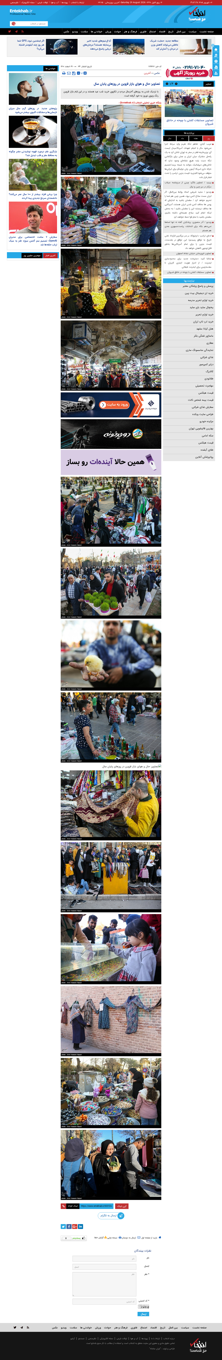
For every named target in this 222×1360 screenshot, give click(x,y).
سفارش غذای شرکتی (202, 407)
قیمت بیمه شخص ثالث (200, 400)
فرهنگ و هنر (130, 32)
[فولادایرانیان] (111, 404)
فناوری (143, 32)
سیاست (193, 32)
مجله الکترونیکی (106, 1338)
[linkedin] (80, 1226)
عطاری (209, 343)
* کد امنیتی (144, 1301)
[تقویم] (216, 67)
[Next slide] (167, 84)
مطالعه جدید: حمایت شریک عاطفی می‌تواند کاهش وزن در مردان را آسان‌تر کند (164, 45)
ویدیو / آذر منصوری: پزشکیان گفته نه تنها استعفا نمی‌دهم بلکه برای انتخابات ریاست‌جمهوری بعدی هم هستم (188, 226)
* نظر (146, 1274)
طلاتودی (208, 379)
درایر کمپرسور (206, 364)
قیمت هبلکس (205, 393)
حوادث (117, 32)
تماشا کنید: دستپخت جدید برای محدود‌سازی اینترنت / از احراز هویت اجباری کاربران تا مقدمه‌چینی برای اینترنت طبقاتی (188, 263)
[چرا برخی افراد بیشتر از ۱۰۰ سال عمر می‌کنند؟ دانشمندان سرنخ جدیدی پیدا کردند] (33, 175)
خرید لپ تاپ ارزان (203, 322)
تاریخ (170, 32)
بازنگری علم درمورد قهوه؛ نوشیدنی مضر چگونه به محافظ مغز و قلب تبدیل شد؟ (33, 153)
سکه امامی (207, 436)
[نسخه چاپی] (64, 73)
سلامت (84, 32)
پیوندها (65, 2)
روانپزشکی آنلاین (204, 457)
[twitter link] (15, 1327)
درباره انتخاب (169, 1338)
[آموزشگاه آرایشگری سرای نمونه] (111, 462)
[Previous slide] (176, 84)
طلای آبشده (207, 450)
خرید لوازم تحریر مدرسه (200, 300)
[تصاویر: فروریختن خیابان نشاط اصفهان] (189, 103)
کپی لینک (121, 1206)
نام (148, 1258)
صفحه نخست (206, 32)
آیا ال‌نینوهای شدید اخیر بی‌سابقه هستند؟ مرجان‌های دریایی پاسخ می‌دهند (97, 45)
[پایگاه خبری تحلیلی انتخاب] (200, 15)
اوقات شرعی (42, 2)
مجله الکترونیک (28, 2)
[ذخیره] (73, 73)
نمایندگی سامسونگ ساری (199, 350)
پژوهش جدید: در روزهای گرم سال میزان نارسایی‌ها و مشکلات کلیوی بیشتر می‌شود (33, 110)
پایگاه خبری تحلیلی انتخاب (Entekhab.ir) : (140, 103)
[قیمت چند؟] (216, 55)
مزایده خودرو (206, 421)
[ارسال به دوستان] (69, 73)
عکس (66, 32)
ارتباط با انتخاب (77, 2)
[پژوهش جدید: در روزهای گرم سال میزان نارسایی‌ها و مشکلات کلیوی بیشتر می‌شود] (33, 89)
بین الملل (181, 32)
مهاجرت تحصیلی (204, 386)
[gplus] (74, 1226)
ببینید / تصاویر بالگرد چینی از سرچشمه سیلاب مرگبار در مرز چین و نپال (188, 185)
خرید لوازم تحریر (204, 314)
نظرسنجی (14, 2)
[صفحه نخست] (216, 49)
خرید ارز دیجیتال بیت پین (199, 293)
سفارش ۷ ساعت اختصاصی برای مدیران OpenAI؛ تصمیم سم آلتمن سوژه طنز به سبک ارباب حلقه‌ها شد (33, 241)
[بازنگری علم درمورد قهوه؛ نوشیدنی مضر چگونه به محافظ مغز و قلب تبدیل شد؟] (33, 132)
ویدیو (75, 32)
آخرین (147, 73)
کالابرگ (209, 371)
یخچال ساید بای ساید (201, 307)
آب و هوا (55, 2)
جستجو (81, 1338)
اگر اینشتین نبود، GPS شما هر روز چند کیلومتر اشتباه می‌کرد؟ (30, 45)
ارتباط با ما (155, 1338)
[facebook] (69, 1226)
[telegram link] (21, 1327)
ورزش (108, 32)
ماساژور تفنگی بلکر (203, 336)
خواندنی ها (96, 32)
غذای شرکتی (206, 357)
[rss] (22, 31)
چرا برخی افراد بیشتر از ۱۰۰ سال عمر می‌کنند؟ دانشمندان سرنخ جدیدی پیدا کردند (33, 196)
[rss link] (28, 1327)
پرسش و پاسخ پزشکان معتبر (198, 286)
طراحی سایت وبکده (202, 414)
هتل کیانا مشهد (204, 329)
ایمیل (146, 1266)
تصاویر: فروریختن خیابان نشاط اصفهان (191, 120)
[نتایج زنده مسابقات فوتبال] (216, 72)
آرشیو (72, 1338)
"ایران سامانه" (155, 1348)
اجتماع (152, 32)
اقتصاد (162, 32)
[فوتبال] (216, 61)
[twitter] (9, 31)
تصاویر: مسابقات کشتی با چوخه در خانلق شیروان (189, 272)
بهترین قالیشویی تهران (201, 428)
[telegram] (16, 31)
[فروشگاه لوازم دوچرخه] (111, 434)
